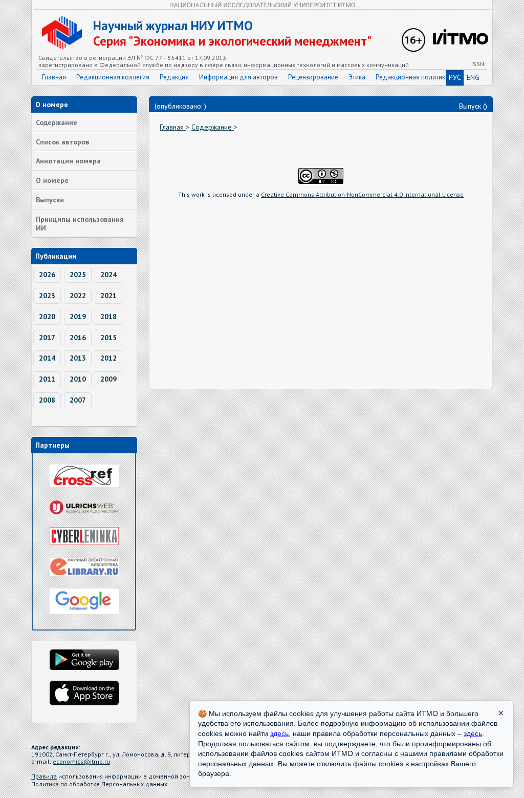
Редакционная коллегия (112, 77)
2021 (108, 295)
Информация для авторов (238, 77)
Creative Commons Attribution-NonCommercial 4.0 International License (362, 194)
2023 (47, 295)
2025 (78, 274)
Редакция (174, 77)
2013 (78, 358)
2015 (108, 337)
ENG (473, 77)
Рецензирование (313, 77)
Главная (54, 77)
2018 (108, 316)
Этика (356, 77)
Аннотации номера (68, 160)
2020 (47, 316)
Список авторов (62, 141)
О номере (52, 180)
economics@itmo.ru (81, 761)
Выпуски (50, 199)
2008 (47, 400)
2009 (108, 379)
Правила (44, 776)
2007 (78, 400)
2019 (78, 316)
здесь (279, 733)
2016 (78, 337)
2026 (47, 274)
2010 (78, 379)
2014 (47, 358)
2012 (108, 358)
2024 (108, 274)
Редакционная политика (412, 77)
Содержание (56, 122)
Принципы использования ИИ (80, 224)
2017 (47, 337)
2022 (78, 295)
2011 (47, 379)
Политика (45, 784)
